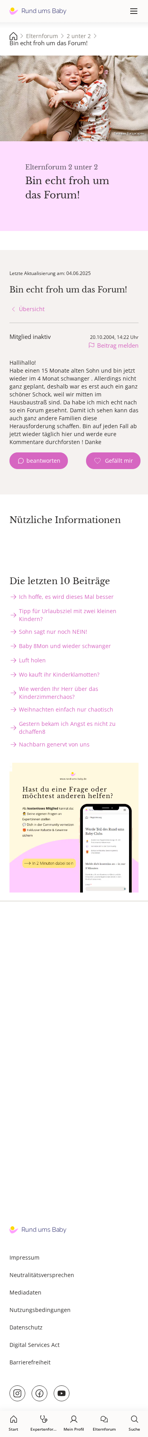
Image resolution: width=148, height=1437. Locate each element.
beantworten (43, 460)
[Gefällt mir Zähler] (113, 460)
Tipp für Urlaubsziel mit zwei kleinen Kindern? (67, 615)
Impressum (24, 1257)
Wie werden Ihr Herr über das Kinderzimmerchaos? (58, 692)
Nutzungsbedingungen (40, 1310)
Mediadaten (25, 1292)
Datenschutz (26, 1327)
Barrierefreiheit (30, 1362)
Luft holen (32, 660)
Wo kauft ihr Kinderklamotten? (59, 674)
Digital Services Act (34, 1345)
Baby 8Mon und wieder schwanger (65, 646)
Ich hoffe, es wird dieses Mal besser (66, 596)
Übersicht (32, 309)
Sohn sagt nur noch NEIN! (53, 631)
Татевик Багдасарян (129, 133)
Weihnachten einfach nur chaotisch (66, 709)
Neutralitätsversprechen (41, 1275)
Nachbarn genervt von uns (54, 744)
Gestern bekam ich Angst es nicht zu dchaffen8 (67, 727)
